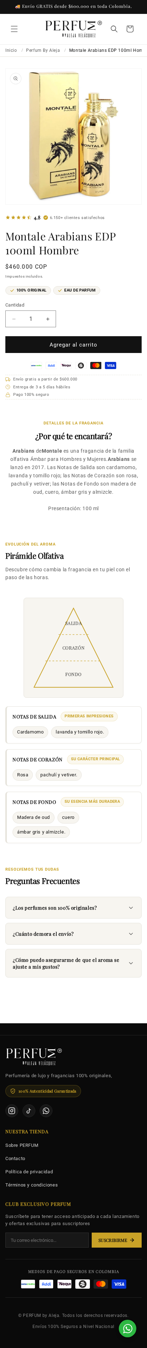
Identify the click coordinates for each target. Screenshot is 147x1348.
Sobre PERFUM (21, 1145)
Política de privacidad (29, 1171)
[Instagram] (11, 1110)
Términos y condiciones (31, 1185)
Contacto (15, 1158)
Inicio (11, 50)
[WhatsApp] (46, 1110)
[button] (14, 29)
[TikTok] (28, 1110)
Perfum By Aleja (43, 50)
